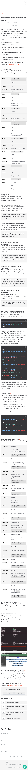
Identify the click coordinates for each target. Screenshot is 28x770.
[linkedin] (21, 756)
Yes (21, 693)
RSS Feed (3, 744)
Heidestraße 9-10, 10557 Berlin (15, 764)
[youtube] (17, 756)
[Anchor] (11, 69)
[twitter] (10, 756)
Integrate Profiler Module (15, 685)
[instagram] (14, 756)
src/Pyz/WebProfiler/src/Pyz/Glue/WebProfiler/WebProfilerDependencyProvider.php (13, 303)
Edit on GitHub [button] (15, 25)
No (9, 693)
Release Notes (4, 733)
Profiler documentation (14, 64)
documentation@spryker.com (15, 762)
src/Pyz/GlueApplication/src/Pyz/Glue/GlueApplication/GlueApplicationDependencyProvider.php (13, 234)
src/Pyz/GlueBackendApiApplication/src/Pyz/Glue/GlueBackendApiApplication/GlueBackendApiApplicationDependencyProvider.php (13, 258)
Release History (4, 751)
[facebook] (7, 756)
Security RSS (4, 748)
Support (3, 737)
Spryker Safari (4, 740)
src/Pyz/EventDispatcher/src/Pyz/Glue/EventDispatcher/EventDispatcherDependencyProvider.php (13, 216)
